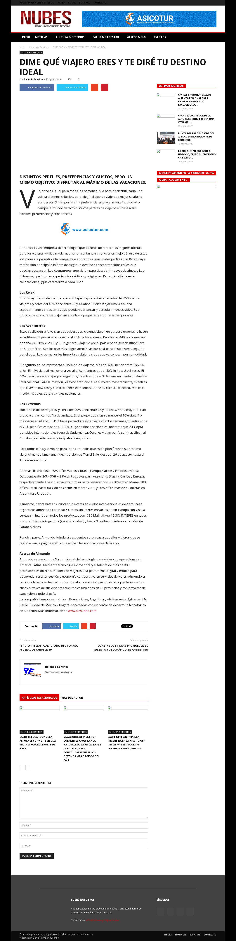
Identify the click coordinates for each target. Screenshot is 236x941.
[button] (212, 37)
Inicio (22, 47)
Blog (51, 2)
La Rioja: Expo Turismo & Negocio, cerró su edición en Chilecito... (197, 154)
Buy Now (84, 2)
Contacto (100, 2)
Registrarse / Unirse (32, 2)
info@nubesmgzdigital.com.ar (102, 920)
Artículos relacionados (39, 697)
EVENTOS (160, 37)
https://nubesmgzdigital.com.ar (58, 672)
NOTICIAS (41, 37)
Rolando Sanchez (33, 79)
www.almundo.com (82, 611)
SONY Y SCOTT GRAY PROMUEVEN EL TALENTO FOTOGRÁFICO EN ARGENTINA (120, 647)
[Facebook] (195, 3)
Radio (61, 2)
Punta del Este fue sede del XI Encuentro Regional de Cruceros (196, 137)
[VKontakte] (207, 3)
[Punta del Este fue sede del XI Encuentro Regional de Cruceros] (166, 138)
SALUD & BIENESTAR (106, 37)
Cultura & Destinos (31, 52)
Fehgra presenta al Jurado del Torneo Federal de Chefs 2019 (49, 647)
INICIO (26, 37)
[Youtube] (213, 3)
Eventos (195, 934)
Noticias (180, 934)
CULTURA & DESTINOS (70, 37)
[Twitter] (201, 3)
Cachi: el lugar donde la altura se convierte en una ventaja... (196, 119)
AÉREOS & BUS (136, 37)
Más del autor (72, 697)
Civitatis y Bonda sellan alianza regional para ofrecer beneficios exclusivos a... (194, 99)
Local (72, 2)
